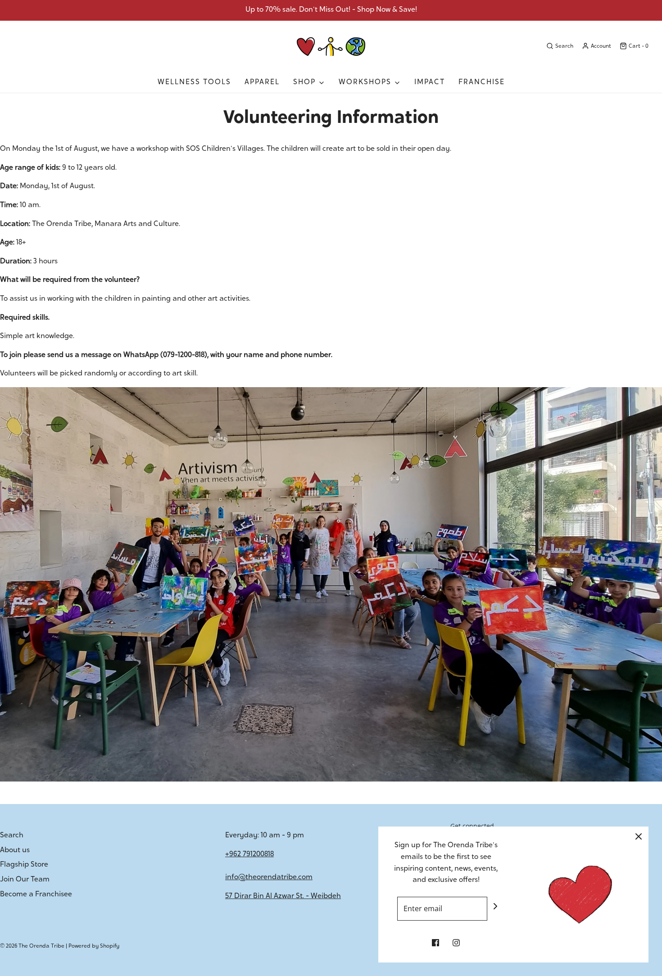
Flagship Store (24, 864)
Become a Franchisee (36, 894)
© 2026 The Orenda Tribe (32, 946)
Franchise (481, 82)
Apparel (262, 82)
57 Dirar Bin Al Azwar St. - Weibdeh (283, 896)
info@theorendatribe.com (269, 877)
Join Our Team (25, 879)
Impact (429, 82)
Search (11, 835)
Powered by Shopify (93, 946)
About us (15, 850)
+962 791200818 (249, 854)
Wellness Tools (194, 82)
